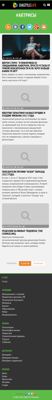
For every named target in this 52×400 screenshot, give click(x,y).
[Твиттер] (29, 26)
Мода (4, 311)
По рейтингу (38, 263)
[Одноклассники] (32, 393)
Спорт (5, 385)
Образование (8, 308)
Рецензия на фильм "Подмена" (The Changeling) (22, 232)
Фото (4, 373)
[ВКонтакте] (26, 393)
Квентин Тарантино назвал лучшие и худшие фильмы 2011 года (23, 114)
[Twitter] (29, 393)
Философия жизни (11, 330)
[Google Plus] (34, 393)
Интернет (6, 354)
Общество (7, 333)
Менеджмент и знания (13, 294)
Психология (7, 327)
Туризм (5, 339)
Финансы (6, 303)
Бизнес (5, 306)
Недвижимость (9, 314)
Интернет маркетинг (12, 360)
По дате (24, 263)
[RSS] (8, 26)
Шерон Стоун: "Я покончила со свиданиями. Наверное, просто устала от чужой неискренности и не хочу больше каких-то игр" (26, 67)
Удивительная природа (13, 336)
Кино (4, 376)
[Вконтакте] (15, 26)
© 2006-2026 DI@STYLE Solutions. (26, 397)
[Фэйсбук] (22, 26)
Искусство (7, 379)
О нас (4, 281)
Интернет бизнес (10, 357)
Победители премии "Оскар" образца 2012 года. (23, 173)
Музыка (6, 382)
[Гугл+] (36, 26)
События (6, 342)
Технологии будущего (12, 300)
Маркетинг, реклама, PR (13, 297)
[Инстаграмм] (44, 26)
